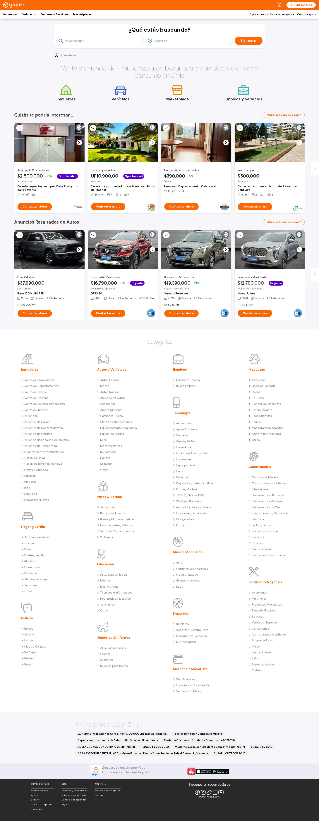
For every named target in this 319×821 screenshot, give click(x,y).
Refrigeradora (185, 519)
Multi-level (259, 599)
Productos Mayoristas (267, 604)
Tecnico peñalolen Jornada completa (197, 733)
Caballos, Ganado (264, 386)
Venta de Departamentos (41, 386)
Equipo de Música (112, 434)
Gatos (256, 392)
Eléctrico (258, 519)
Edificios (30, 476)
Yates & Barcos (109, 497)
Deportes (180, 613)
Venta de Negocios (264, 622)
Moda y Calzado (35, 646)
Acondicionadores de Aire (193, 507)
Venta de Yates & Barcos (117, 531)
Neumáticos (108, 452)
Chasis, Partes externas (116, 422)
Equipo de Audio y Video (193, 453)
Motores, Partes (111, 446)
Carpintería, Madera (265, 477)
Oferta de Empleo (188, 380)
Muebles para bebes (114, 666)
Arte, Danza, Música (113, 574)
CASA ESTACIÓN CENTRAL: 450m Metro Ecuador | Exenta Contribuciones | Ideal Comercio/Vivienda (143, 753)
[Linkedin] (215, 792)
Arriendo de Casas (36, 422)
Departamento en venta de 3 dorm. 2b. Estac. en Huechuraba (118, 740)
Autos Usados (109, 380)
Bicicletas (182, 624)
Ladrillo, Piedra (261, 525)
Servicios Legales (263, 664)
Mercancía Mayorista (190, 669)
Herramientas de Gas (266, 507)
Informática (183, 447)
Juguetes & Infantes (113, 637)
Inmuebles (10, 14)
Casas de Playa (34, 458)
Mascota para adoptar (267, 428)
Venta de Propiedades (39, 380)
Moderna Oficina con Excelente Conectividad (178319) (199, 740)
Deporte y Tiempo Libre (192, 630)
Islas (27, 488)
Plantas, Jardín (34, 555)
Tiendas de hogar (36, 579)
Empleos (180, 369)
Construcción (260, 467)
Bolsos (28, 628)
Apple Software (186, 429)
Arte (179, 562)
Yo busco (106, 537)
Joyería (29, 634)
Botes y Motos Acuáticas (117, 519)
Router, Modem (186, 489)
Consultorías (260, 628)
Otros (28, 591)
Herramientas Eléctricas (268, 495)
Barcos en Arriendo (113, 513)
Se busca (30, 573)
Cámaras (182, 435)
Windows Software (189, 501)
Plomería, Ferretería (265, 531)
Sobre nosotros (39, 790)
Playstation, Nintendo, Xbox (194, 483)
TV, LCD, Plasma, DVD (190, 495)
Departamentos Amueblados (44, 452)
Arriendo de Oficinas (38, 434)
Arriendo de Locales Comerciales (46, 440)
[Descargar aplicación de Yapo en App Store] (203, 771)
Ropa (27, 664)
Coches (105, 654)
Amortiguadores (111, 410)
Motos (104, 386)
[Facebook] (197, 792)
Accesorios (108, 404)
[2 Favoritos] (19, 128)
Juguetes (106, 660)
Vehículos (29, 14)
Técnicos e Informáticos (116, 592)
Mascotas (257, 369)
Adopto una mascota (266, 434)
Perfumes (30, 652)
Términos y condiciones (74, 790)
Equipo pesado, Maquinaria (118, 428)
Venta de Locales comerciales (44, 404)
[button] (79, 142)
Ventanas (30, 585)
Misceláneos (260, 489)
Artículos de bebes (113, 648)
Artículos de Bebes (37, 537)
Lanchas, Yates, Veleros (116, 525)
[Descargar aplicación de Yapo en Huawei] (191, 771)
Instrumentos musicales (192, 569)
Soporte (35, 799)
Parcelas (30, 482)
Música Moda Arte (188, 552)
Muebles (30, 561)
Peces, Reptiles (262, 416)
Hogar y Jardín (33, 527)
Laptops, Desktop (188, 465)
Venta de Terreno (36, 410)
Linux (179, 471)
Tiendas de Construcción (269, 555)
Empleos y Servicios (54, 14)
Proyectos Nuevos (36, 500)
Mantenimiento (262, 549)
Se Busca (106, 464)
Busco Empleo (185, 386)
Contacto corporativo (42, 804)
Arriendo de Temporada (40, 446)
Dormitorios (32, 567)
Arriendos (31, 416)
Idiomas (105, 580)
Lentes (29, 640)
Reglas (65, 804)
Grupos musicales (188, 580)
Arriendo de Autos (112, 398)
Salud (255, 658)
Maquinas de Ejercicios (191, 636)
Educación (105, 564)
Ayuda (34, 795)
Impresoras (183, 459)
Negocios (30, 494)
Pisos (27, 549)
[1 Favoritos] (239, 235)
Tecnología (182, 413)
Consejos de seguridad (282, 14)
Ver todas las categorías (108, 790)
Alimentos (258, 380)
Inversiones (259, 592)
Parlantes (182, 477)
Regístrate (36, 808)
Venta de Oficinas (36, 398)
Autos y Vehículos (111, 369)
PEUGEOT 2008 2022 (155, 746)
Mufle (104, 440)
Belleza (27, 618)
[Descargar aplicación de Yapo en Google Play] (220, 771)
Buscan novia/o (262, 410)
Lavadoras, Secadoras (191, 513)
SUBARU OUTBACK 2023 (230, 753)
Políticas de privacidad (73, 795)
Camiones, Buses (111, 416)
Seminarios (107, 604)
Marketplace (82, 14)
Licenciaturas (109, 587)
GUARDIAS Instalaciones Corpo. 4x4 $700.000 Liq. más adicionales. (122, 733)
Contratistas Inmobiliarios (269, 483)
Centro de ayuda (306, 14)
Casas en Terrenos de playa (43, 464)
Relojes (29, 658)
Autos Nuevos (109, 392)
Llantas (105, 458)
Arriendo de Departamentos (43, 428)
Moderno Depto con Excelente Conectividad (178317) (210, 746)
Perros (256, 422)
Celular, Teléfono (187, 441)
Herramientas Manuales (267, 501)
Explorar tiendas (259, 14)
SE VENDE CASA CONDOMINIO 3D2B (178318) (106, 746)
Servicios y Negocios (265, 582)
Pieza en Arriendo (36, 470)
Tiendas (99, 795)
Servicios (258, 537)
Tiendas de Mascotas (266, 404)
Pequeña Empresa (264, 610)
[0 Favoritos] (93, 128)
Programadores (262, 640)
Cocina (29, 543)
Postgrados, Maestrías (115, 599)
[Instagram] (203, 792)
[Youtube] (221, 792)
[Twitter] (209, 792)
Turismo (257, 670)
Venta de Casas (35, 392)
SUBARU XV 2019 (261, 746)
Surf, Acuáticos (186, 642)
